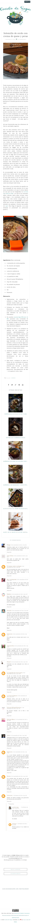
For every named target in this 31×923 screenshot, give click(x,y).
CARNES (13, 377)
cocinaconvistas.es (12, 696)
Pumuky (9, 611)
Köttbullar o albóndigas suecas (15, 438)
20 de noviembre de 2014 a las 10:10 (17, 580)
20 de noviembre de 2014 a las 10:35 (20, 610)
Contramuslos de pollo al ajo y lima (15, 414)
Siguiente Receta (15, 873)
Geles (8, 735)
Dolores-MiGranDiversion (14, 708)
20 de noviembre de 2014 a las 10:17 (19, 594)
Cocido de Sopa (8, 920)
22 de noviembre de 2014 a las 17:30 (17, 752)
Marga (8, 545)
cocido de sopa (15, 807)
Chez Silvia (10, 556)
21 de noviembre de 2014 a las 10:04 (17, 720)
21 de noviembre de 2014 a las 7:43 (15, 708)
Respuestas (11, 804)
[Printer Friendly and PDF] (22, 385)
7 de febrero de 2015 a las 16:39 (19, 824)
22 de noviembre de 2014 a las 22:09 (19, 776)
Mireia (9, 776)
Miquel (9, 662)
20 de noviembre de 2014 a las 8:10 (19, 545)
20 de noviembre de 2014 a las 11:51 (17, 634)
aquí (6, 206)
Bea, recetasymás (11, 579)
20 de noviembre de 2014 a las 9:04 (17, 556)
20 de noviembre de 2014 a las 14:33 (19, 662)
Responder (9, 552)
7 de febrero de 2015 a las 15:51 (20, 795)
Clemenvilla (10, 646)
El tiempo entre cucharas (14, 566)
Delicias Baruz (11, 719)
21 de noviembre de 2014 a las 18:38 (18, 735)
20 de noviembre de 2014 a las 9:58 (15, 567)
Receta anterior (15, 869)
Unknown (9, 634)
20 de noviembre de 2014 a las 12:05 (17, 646)
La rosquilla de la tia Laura (14, 673)
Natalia (9, 594)
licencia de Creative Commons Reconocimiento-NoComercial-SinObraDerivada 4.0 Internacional (15, 915)
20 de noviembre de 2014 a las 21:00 (16, 673)
